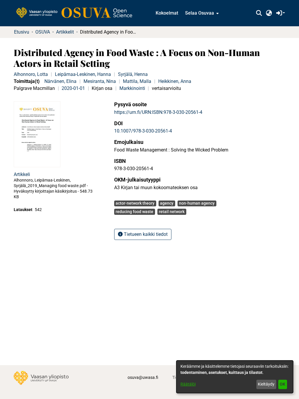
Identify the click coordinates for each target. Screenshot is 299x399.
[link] (77, 13)
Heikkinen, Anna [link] (174, 81)
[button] (259, 13)
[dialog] (234, 376)
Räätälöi (188, 384)
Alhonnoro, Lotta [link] (31, 74)
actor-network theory (135, 203)
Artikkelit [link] (65, 32)
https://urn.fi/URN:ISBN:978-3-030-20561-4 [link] (158, 112)
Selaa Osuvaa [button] (199, 13)
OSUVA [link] (42, 32)
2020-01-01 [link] (73, 88)
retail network (172, 211)
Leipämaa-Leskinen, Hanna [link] (83, 74)
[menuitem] (201, 13)
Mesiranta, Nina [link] (100, 81)
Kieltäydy (266, 384)
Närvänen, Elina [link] (60, 81)
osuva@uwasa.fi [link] (143, 377)
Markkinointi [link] (132, 88)
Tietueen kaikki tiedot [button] (145, 234)
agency (166, 203)
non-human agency (197, 203)
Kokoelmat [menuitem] (167, 13)
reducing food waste (134, 211)
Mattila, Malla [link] (137, 81)
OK (282, 384)
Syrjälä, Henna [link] (133, 74)
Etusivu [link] (21, 32)
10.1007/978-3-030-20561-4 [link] (143, 131)
